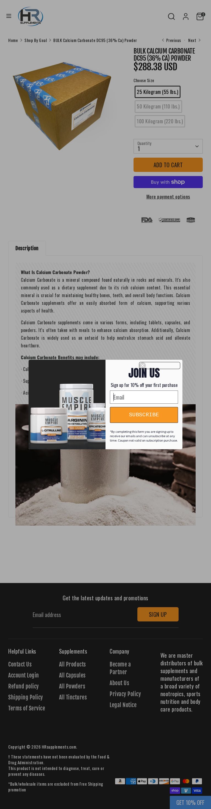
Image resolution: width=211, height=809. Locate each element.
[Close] (159, 365)
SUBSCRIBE (144, 415)
